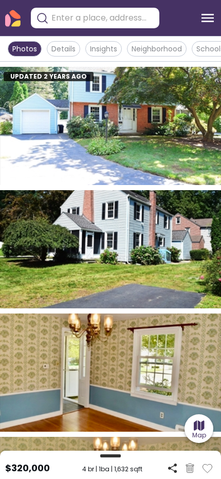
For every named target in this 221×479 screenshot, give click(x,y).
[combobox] (102, 18)
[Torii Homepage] (13, 18)
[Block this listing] (190, 468)
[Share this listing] (172, 468)
